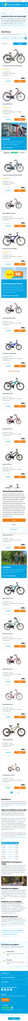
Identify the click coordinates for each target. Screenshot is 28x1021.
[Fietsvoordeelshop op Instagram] (5, 989)
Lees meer (23, 34)
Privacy (23, 1015)
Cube (2, 926)
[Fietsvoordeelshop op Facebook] (2, 989)
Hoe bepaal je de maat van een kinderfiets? (12, 930)
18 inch (10, 849)
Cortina (14, 925)
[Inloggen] (23, 4)
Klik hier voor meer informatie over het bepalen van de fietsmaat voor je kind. (13, 837)
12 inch (22, 820)
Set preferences (14, 529)
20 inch (10, 852)
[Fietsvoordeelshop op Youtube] (8, 989)
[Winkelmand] (26, 4)
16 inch (10, 847)
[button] (26, 38)
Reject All (14, 524)
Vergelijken (8, 81)
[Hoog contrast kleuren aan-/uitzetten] (25, 1)
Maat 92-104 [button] (5, 38)
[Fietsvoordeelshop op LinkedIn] (11, 989)
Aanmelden (5, 1000)
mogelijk (14, 371)
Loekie (18, 925)
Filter (20, 43)
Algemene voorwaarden (7, 1015)
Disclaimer (17, 1015)
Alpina (11, 925)
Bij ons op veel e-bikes (15, 1)
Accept (14, 520)
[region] (14, 510)
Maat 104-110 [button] (14, 38)
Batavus (22, 925)
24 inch (10, 856)
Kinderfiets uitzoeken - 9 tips (9, 934)
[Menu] (2, 5)
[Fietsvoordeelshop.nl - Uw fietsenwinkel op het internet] (12, 4)
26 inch (17, 821)
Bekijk (19, 81)
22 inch (10, 854)
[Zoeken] (25, 9)
